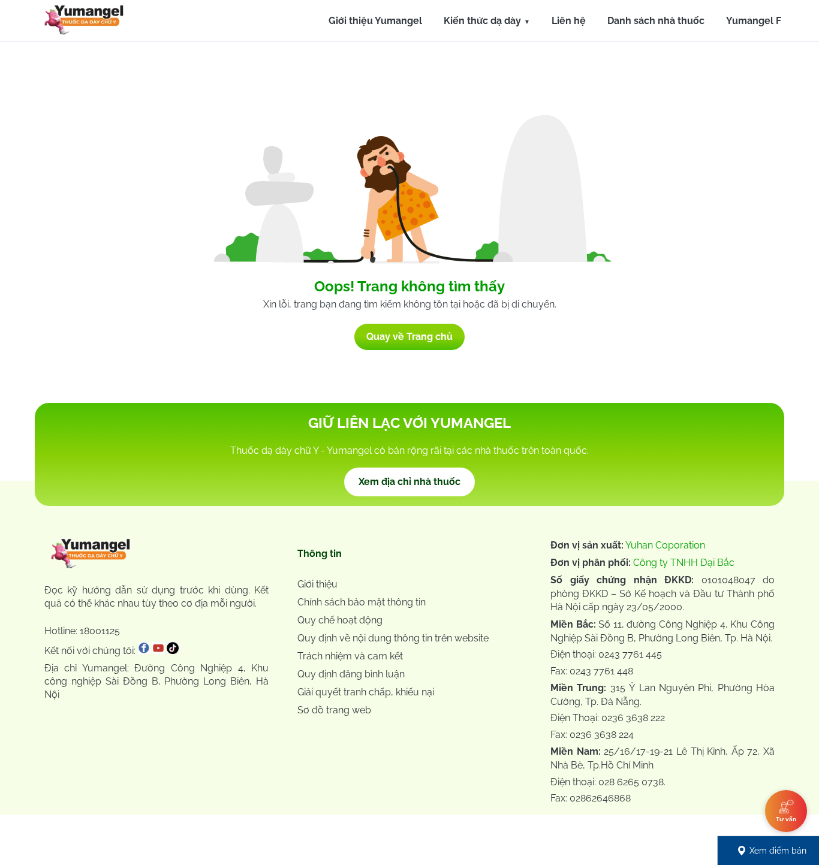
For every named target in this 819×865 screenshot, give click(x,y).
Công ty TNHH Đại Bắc (683, 562)
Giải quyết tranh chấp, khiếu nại (365, 692)
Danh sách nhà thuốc (655, 20)
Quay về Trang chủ (409, 336)
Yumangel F (753, 20)
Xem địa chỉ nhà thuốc (409, 481)
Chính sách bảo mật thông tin (361, 602)
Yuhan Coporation (665, 545)
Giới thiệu (317, 584)
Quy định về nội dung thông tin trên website (393, 638)
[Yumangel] (84, 23)
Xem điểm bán (777, 850)
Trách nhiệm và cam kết (350, 656)
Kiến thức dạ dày (482, 20)
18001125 (100, 631)
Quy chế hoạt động (340, 620)
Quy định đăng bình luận (351, 674)
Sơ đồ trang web (334, 710)
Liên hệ (569, 20)
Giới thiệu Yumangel (375, 20)
